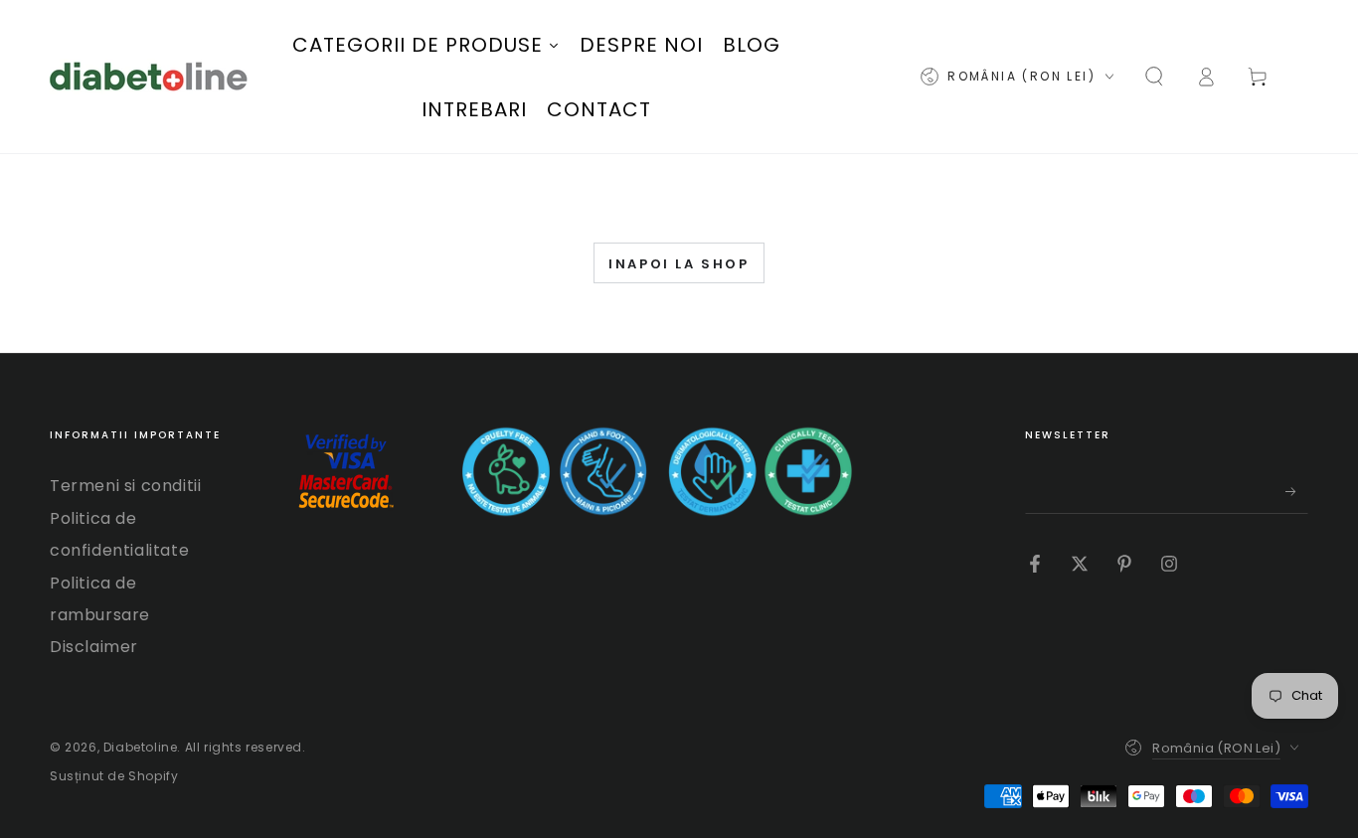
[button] (1154, 76)
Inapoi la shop (678, 263)
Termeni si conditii (125, 485)
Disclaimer (94, 646)
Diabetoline (140, 747)
